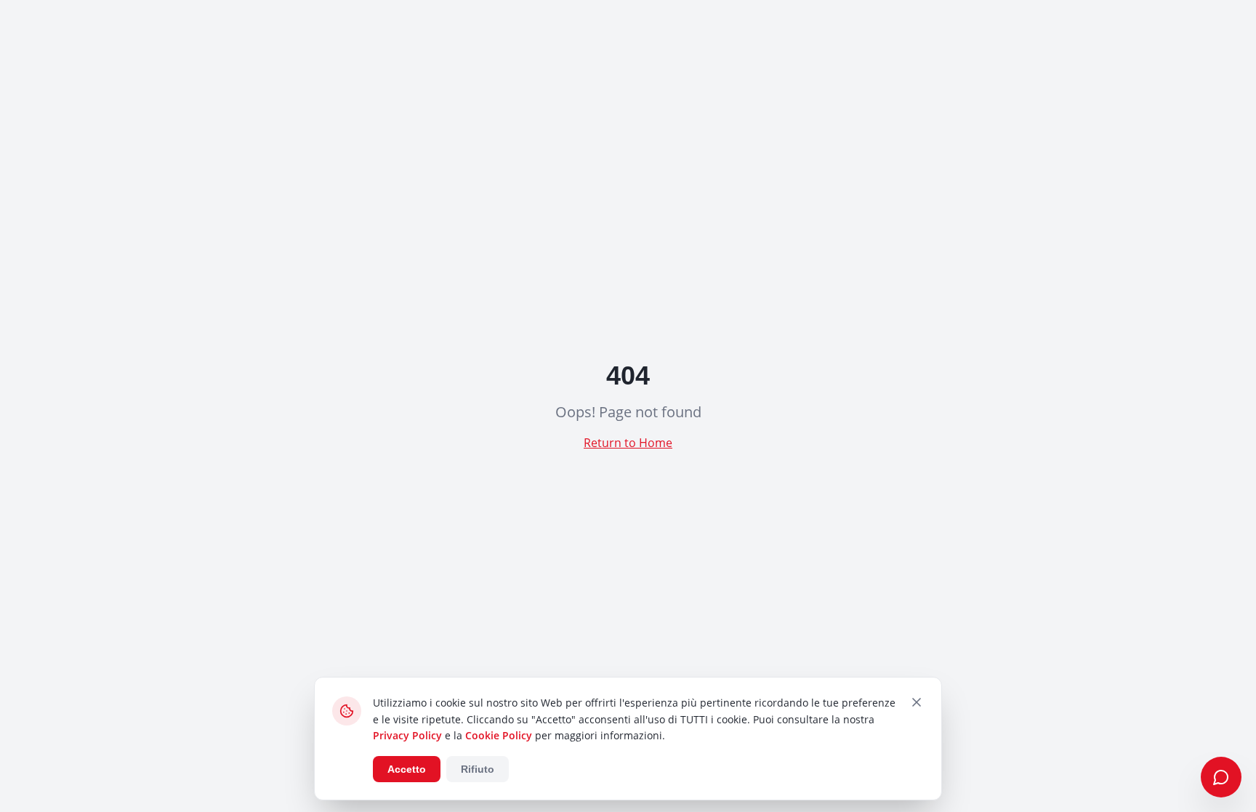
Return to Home (628, 443)
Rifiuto (477, 769)
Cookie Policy (498, 735)
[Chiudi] (916, 702)
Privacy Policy (407, 735)
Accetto (406, 769)
